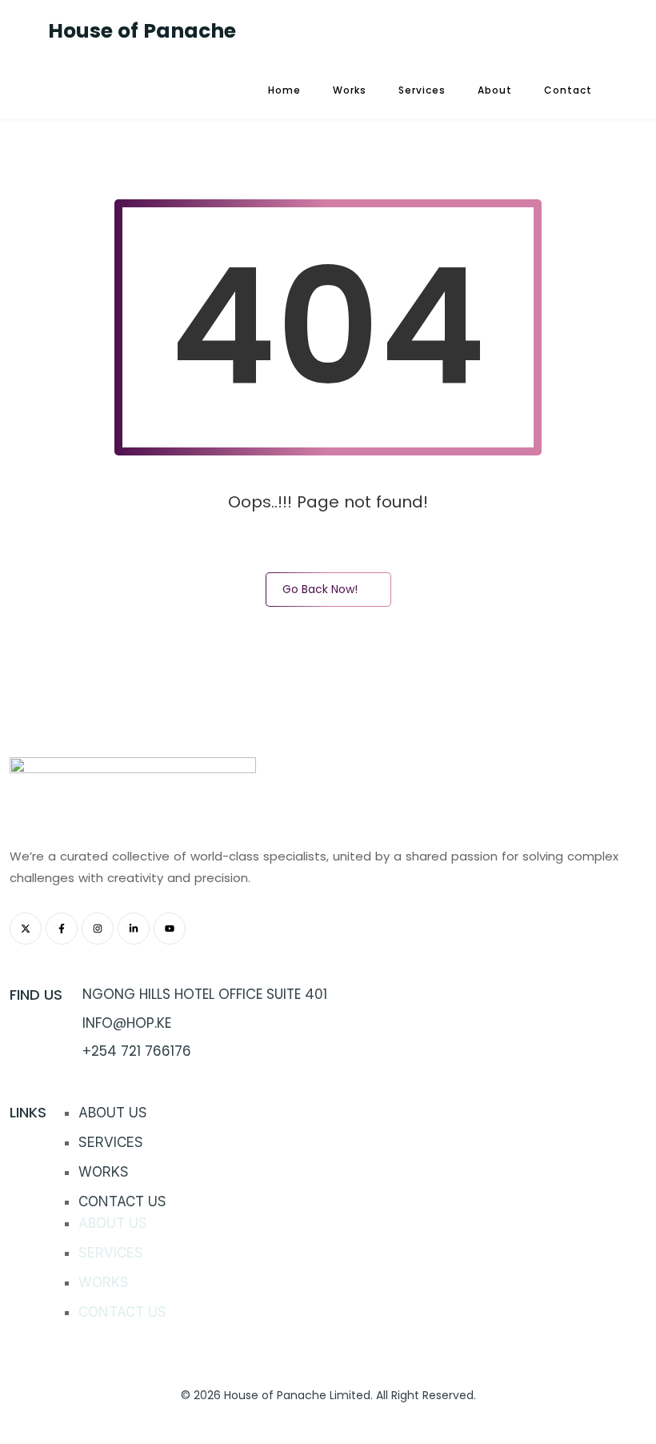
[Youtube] (170, 929)
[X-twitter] (26, 929)
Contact (568, 90)
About (495, 90)
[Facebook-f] (62, 929)
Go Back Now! (320, 589)
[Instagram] (98, 929)
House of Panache (142, 31)
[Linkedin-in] (134, 929)
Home (284, 90)
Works (349, 90)
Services (422, 90)
